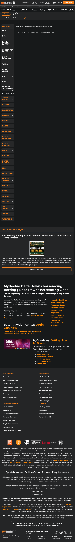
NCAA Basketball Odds (47, 384)
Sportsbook (26, 3)
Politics (6, 186)
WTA (4, 82)
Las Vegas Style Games (11, 413)
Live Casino (47, 2)
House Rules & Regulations (12, 387)
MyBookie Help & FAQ (10, 380)
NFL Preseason (13, 10)
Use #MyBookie (44, 407)
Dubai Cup (55, 320)
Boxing (5, 115)
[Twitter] (66, 532)
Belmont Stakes (57, 308)
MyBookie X (43, 410)
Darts (5, 126)
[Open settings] (16, 13)
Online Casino (26, 331)
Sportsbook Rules (44, 361)
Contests (40, 6)
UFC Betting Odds (45, 397)
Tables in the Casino (10, 417)
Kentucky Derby (57, 302)
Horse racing (5, 162)
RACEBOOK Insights (13, 229)
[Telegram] (61, 532)
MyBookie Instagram (46, 413)
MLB (3, 10)
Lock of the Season (7, 88)
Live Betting (34, 2)
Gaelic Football (6, 137)
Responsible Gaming (68, 537)
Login (60, 3)
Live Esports (54, 2)
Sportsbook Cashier (45, 357)
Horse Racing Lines (59, 300)
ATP (3, 76)
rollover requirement (10, 509)
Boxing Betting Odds (46, 394)
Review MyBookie (45, 417)
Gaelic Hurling (6, 144)
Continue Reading (36, 269)
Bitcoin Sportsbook (61, 460)
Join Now (68, 3)
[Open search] (13, 14)
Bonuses (28, 6)
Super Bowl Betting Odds (48, 380)
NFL (3, 36)
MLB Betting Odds (45, 401)
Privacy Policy (29, 537)
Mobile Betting (28, 463)
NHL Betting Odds (45, 390)
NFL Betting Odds (45, 377)
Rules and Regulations (55, 537)
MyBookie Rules (43, 359)
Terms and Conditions (41, 537)
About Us (6, 377)
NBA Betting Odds (45, 387)
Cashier (3, 6)
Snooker (6, 196)
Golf (4, 150)
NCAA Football (53, 10)
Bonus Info (41, 364)
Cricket (5, 121)
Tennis (5, 214)
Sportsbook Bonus (11, 334)
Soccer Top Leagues (7, 51)
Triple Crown (56, 313)
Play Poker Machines (10, 424)
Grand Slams (5, 70)
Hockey (5, 156)
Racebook (11, 18)
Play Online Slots (9, 420)
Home (3, 18)
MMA (4, 168)
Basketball (7, 110)
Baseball (6, 105)
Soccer (5, 201)
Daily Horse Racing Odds (12, 431)
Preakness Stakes (58, 305)
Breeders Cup (56, 310)
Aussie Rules (5, 99)
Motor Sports (5, 179)
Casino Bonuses (8, 427)
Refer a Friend (43, 354)
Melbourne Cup (57, 315)
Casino (41, 3)
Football (6, 131)
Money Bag (7, 173)
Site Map (6, 394)
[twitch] (70, 532)
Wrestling (7, 219)
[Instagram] (56, 532)
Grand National (57, 318)
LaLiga (43, 10)
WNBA (64, 10)
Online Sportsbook (11, 331)
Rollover (28, 509)
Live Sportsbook (15, 463)
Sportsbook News (27, 334)
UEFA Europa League (29, 10)
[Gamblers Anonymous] (36, 441)
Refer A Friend (16, 6)
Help (6, 14)
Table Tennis (5, 207)
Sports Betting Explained (12, 390)
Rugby (5, 191)
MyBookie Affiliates (10, 397)
